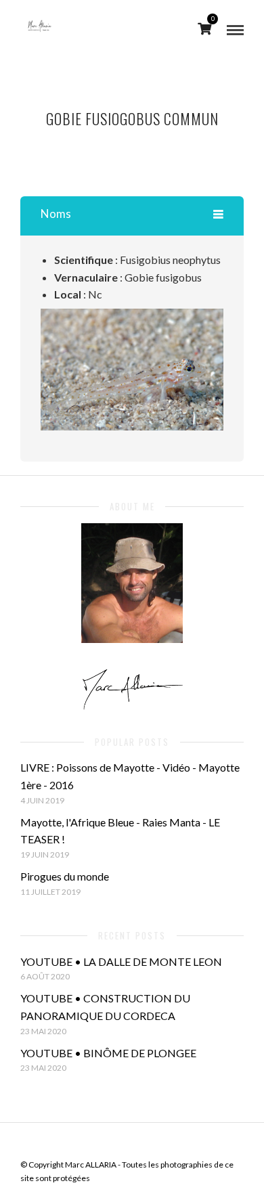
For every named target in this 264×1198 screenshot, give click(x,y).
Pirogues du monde (64, 876)
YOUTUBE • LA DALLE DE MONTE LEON (121, 961)
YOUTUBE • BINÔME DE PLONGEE (108, 1052)
